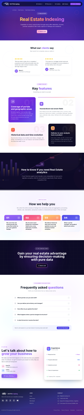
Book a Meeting (10, 376)
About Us (32, 403)
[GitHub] (14, 400)
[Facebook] (10, 400)
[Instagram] (6, 400)
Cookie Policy (79, 410)
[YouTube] (17, 400)
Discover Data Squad (63, 327)
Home (15, 10)
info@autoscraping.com (65, 396)
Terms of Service (65, 410)
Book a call (43, 31)
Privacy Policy (57, 410)
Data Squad (32, 400)
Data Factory (21, 10)
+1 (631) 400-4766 (64, 398)
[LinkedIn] (3, 400)
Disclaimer (72, 410)
